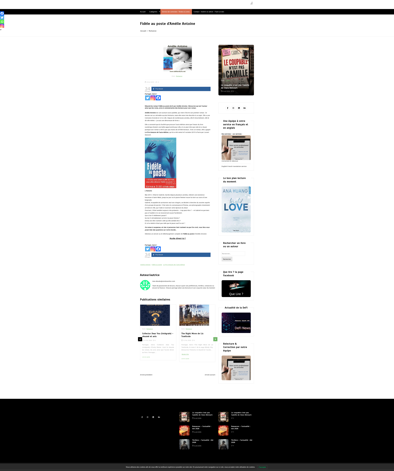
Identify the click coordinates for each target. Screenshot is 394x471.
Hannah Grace (186, 357)
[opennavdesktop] (251, 3)
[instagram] (233, 108)
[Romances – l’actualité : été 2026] (184, 430)
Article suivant (210, 375)
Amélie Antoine (145, 264)
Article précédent (146, 375)
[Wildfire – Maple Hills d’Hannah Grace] (194, 315)
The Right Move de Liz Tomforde (153, 335)
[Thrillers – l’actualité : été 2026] (184, 444)
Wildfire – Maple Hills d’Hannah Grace (196, 335)
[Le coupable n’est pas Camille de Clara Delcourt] (184, 417)
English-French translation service (234, 166)
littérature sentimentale (229, 89)
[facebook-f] (227, 108)
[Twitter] (147, 97)
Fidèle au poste (157, 264)
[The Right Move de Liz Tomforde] (155, 315)
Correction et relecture (230, 161)
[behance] (244, 108)
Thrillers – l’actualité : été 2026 (202, 441)
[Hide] (1, 30)
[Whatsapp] (2, 22)
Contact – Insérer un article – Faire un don (209, 12)
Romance (179, 76)
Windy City (146, 354)
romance (241, 89)
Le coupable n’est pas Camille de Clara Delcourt (202, 414)
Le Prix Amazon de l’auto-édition (174, 264)
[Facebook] (158, 97)
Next (215, 339)
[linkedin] (239, 108)
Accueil (142, 12)
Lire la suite (146, 358)
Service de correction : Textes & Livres (176, 12)
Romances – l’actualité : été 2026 (234, 81)
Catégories (153, 12)
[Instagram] (152, 97)
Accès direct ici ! (178, 238)
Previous (140, 339)
